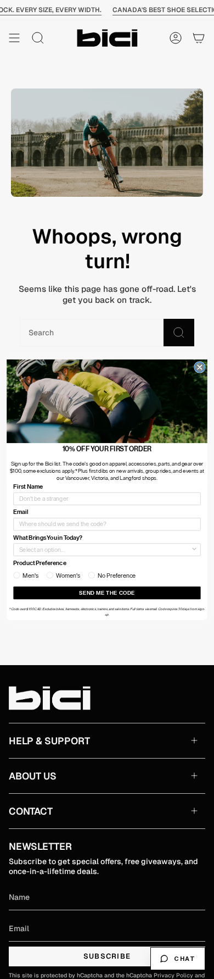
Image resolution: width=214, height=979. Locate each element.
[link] (107, 401)
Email (20, 512)
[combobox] (105, 550)
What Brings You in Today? (47, 537)
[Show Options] (194, 550)
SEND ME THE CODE (107, 592)
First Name (28, 486)
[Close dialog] (200, 367)
